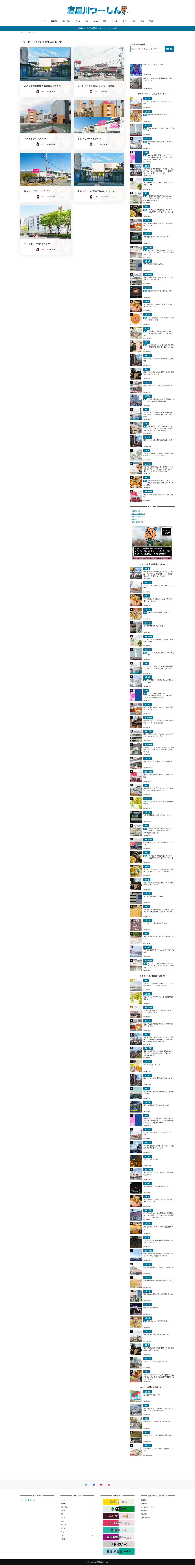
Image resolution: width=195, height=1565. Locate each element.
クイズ (125, 21)
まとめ (95, 21)
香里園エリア (135, 511)
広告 (142, 21)
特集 (86, 21)
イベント (114, 21)
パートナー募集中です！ (28, 1500)
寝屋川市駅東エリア (138, 516)
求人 (134, 21)
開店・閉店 (66, 21)
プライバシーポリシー (148, 1507)
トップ (43, 21)
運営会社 (144, 1511)
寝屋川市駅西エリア (138, 514)
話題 (104, 21)
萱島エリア (135, 519)
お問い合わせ (145, 1518)
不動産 (151, 21)
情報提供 (54, 21)
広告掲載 (144, 1514)
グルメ (77, 21)
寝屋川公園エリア (137, 522)
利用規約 (144, 1503)
